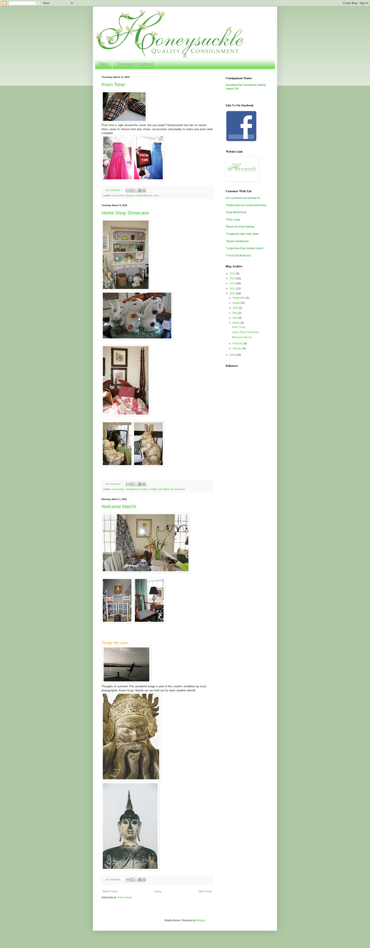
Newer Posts (110, 891)
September (239, 297)
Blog (103, 64)
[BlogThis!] (132, 190)
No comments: (113, 190)
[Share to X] (136, 190)
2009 (233, 354)
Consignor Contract (135, 64)
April (236, 317)
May (235, 312)
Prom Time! (113, 84)
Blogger (200, 920)
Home (157, 891)
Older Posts (205, 891)
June (236, 307)
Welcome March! (118, 506)
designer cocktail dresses (138, 195)
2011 (233, 288)
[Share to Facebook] (140, 190)
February (238, 343)
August (237, 302)
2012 (233, 283)
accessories (117, 195)
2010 (233, 293)
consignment (132, 489)
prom (156, 195)
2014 (233, 273)
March (236, 322)
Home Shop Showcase (125, 213)
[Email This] (128, 190)
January (238, 348)
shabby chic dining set (161, 489)
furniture (144, 489)
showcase (179, 489)
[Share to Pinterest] (144, 190)
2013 (233, 278)
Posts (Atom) (124, 897)
